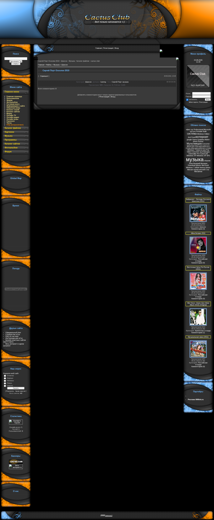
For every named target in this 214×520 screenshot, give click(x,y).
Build (204, 131)
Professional (198, 129)
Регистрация (108, 48)
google (189, 139)
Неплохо (10, 381)
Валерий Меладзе (200, 163)
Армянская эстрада (203, 331)
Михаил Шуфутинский (196, 170)
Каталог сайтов (13, 112)
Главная (98, 48)
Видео (9, 113)
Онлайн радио (13, 117)
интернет (201, 136)
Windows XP (191, 156)
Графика (201, 139)
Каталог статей (13, 110)
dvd (189, 137)
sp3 (191, 131)
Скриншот (44, 76)
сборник (207, 161)
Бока (191, 163)
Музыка (56, 65)
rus (192, 129)
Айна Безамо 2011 (198, 233)
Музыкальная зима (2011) (198, 337)
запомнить (193, 100)
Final (193, 137)
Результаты (10, 391)
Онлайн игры (12, 119)
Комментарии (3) (198, 229)
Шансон (64, 65)
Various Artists (205, 167)
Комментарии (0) (198, 263)
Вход (117, 48)
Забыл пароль (193, 102)
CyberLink (204, 154)
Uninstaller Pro (194, 154)
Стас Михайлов (201, 170)
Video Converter (193, 152)
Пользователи (13, 98)
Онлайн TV (11, 115)
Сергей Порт (117, 82)
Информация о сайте (16, 106)
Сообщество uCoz (12, 334)
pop (204, 150)
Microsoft (207, 129)
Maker (207, 139)
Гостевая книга (13, 104)
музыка (125, 82)
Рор (207, 150)
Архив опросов (20, 391)
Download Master (194, 165)
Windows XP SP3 (203, 156)
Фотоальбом (12, 102)
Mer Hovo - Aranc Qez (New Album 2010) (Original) (198, 304)
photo (195, 141)
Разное (200, 141)
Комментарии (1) (198, 332)
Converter (206, 144)
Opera (194, 139)
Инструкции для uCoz (14, 338)
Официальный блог (13, 332)
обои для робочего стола (201, 148)
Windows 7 (191, 150)
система (192, 133)
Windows (200, 134)
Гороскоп (11, 121)
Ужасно (10, 386)
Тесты (9, 123)
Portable (199, 131)
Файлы (49, 65)
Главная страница (14, 96)
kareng (103, 82)
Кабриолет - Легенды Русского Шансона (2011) (198, 200)
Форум (9, 100)
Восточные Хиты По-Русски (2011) (198, 268)
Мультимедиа (194, 143)
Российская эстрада (201, 260)
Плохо (9, 383)
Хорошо (10, 378)
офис (188, 129)
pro (194, 131)
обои (197, 167)
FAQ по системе (11, 336)
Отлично (10, 376)
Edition (206, 134)
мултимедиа (205, 152)
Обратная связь (13, 108)
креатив (190, 146)
